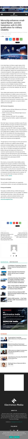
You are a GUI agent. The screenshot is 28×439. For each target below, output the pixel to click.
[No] (26, 435)
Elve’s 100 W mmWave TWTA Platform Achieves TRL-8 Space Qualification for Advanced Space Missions (17, 287)
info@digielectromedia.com (16, 421)
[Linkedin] (14, 430)
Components (3, 274)
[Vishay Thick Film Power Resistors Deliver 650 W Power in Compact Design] (4, 273)
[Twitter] (17, 256)
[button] (26, 14)
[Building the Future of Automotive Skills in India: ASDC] (4, 365)
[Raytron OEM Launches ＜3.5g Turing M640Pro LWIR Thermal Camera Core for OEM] (4, 300)
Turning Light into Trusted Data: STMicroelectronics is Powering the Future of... (17, 339)
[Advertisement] (14, 210)
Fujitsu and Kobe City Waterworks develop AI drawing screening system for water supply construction (21, 235)
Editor (3, 36)
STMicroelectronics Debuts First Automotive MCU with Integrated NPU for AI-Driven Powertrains (17, 351)
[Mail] (14, 256)
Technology (3, 268)
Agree (11, 437)
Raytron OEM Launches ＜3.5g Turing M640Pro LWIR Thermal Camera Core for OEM (17, 300)
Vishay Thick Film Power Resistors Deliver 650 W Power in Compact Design (16, 273)
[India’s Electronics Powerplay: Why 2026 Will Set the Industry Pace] (4, 358)
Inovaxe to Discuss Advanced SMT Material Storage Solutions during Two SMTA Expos (17, 293)
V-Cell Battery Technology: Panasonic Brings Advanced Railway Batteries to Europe (17, 267)
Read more (16, 437)
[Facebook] (11, 256)
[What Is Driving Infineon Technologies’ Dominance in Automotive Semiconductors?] (4, 345)
